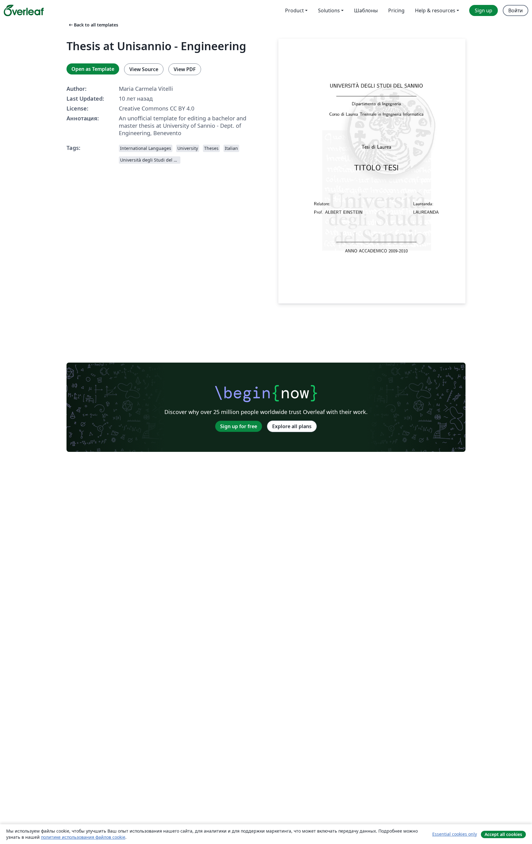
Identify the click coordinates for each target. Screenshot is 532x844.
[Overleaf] (24, 10)
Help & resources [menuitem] (435, 10)
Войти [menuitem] (515, 10)
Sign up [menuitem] (483, 10)
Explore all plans (292, 426)
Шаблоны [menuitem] (366, 10)
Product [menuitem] (294, 10)
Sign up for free (238, 426)
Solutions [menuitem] (329, 10)
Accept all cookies (503, 834)
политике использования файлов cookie (83, 837)
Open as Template (92, 69)
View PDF (185, 69)
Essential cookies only (454, 834)
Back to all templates (93, 25)
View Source (143, 69)
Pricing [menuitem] (396, 10)
